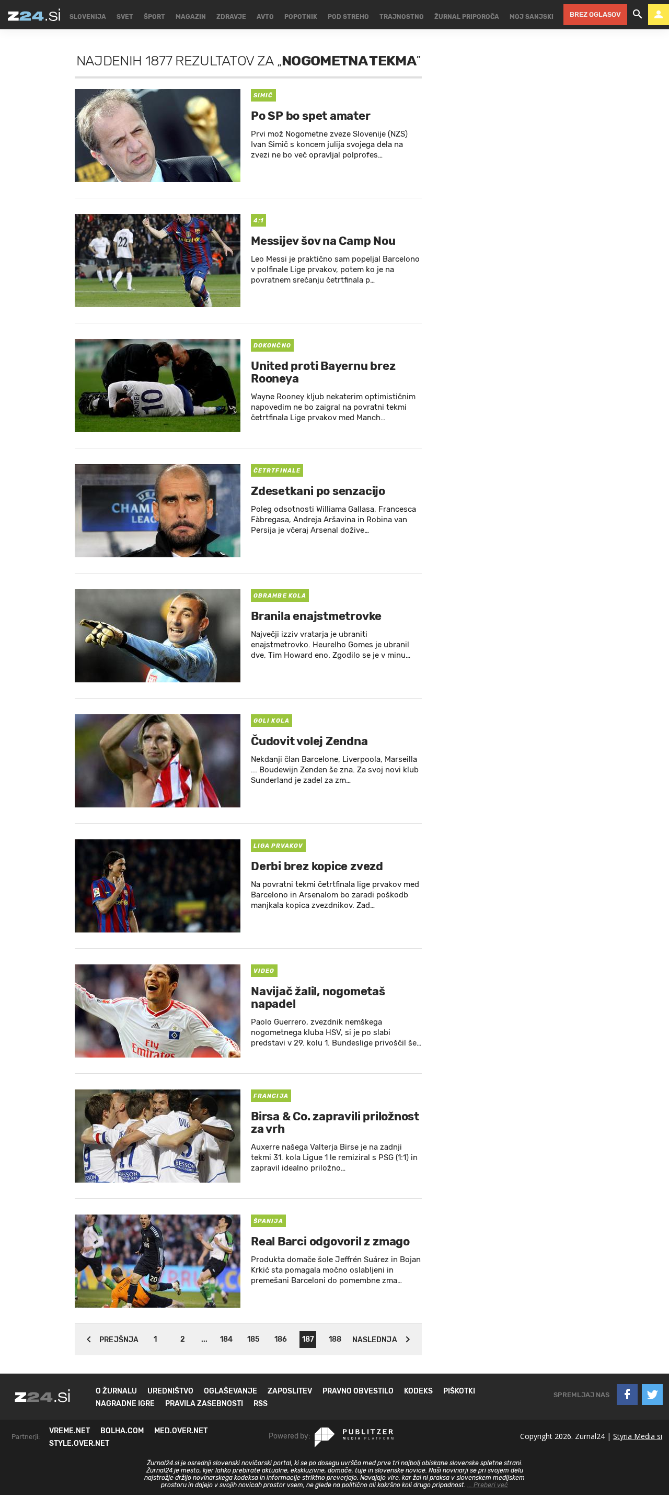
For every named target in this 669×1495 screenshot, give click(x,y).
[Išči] (637, 14)
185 (253, 1339)
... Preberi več (487, 1485)
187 (308, 1339)
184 (226, 1339)
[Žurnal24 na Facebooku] (627, 1394)
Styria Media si (637, 1436)
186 (280, 1339)
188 (335, 1339)
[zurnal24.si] (34, 14)
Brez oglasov (595, 14)
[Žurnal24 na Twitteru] (652, 1394)
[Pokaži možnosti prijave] (658, 14)
